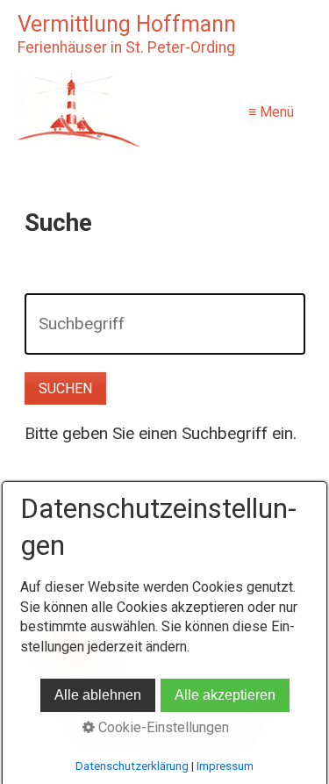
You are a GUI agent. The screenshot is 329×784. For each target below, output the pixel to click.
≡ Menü (271, 112)
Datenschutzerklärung (132, 766)
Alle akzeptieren (225, 694)
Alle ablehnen (97, 694)
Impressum (225, 766)
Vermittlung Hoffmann (127, 24)
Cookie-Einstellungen (162, 727)
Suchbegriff (71, 309)
